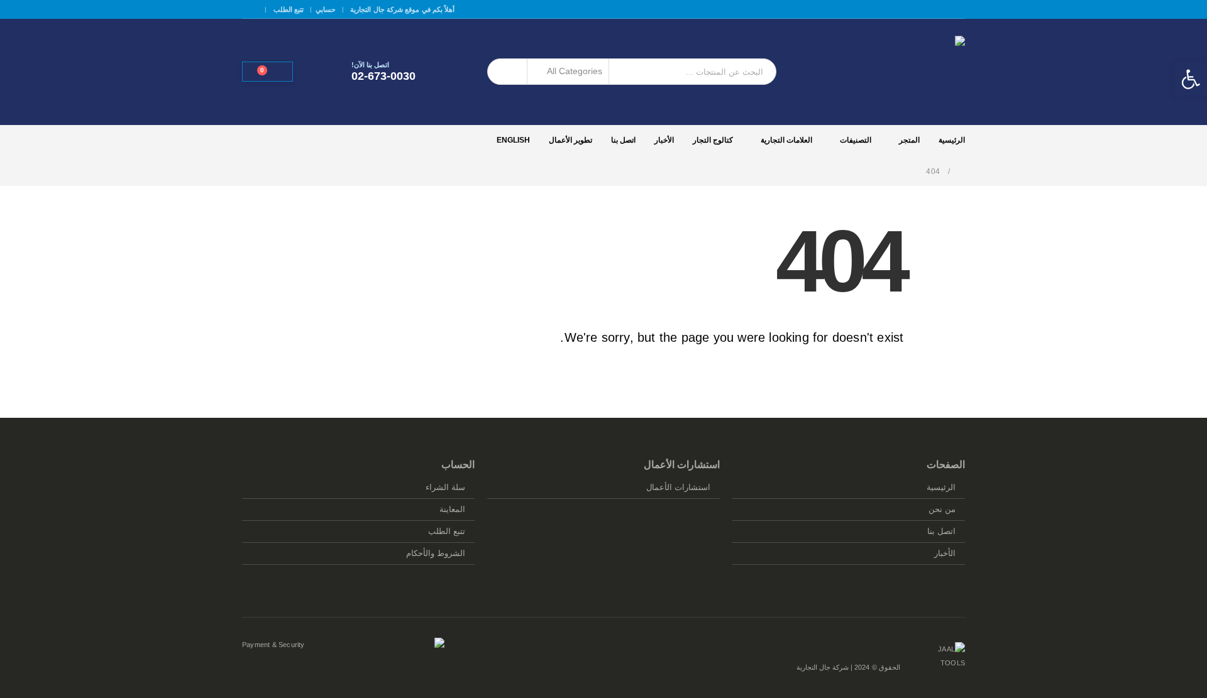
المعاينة (452, 509)
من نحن (942, 509)
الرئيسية (952, 140)
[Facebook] (250, 9)
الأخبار (664, 140)
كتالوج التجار (713, 140)
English (513, 140)
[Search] (507, 71)
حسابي (326, 9)
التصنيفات (855, 140)
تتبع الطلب (288, 9)
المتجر (909, 140)
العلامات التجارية (786, 140)
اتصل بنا (623, 140)
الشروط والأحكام (435, 553)
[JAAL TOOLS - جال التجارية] (886, 72)
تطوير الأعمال (570, 140)
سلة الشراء (445, 487)
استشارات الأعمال (678, 487)
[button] (1190, 79)
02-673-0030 (383, 76)
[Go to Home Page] (961, 171)
